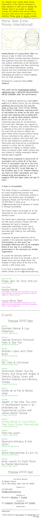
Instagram (9, 503)
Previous (13, 320)
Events (7, 315)
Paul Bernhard (31, 515)
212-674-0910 (7, 489)
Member (14, 497)
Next (30, 320)
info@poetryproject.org (11, 492)
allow (18, 16)
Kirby (37, 516)
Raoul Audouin (20, 515)
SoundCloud (19, 503)
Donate (24, 497)
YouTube (32, 503)
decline (26, 16)
